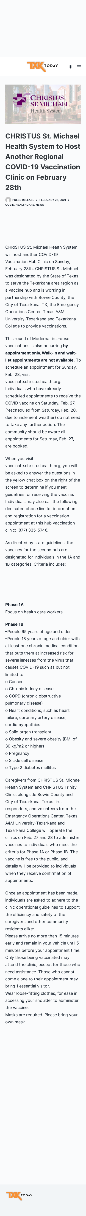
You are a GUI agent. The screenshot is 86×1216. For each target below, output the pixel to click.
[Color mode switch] (70, 67)
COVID (9, 204)
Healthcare (25, 204)
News (40, 204)
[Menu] (79, 67)
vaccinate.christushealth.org (32, 381)
